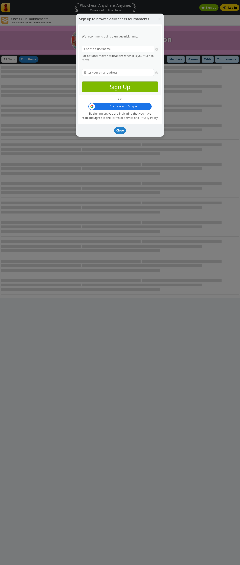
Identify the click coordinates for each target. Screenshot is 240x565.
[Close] (159, 19)
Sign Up (120, 87)
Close (120, 130)
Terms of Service (122, 118)
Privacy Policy (149, 118)
